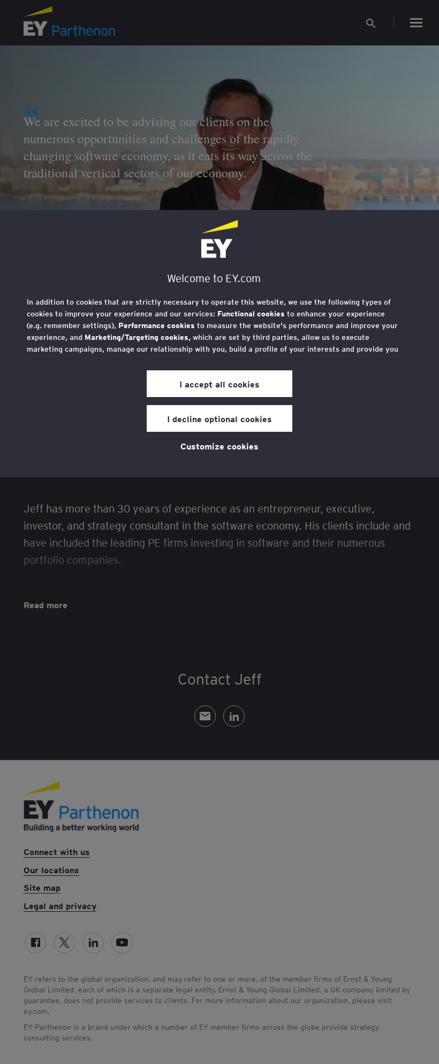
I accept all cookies (219, 384)
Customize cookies (219, 446)
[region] (219, 343)
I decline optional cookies (219, 418)
